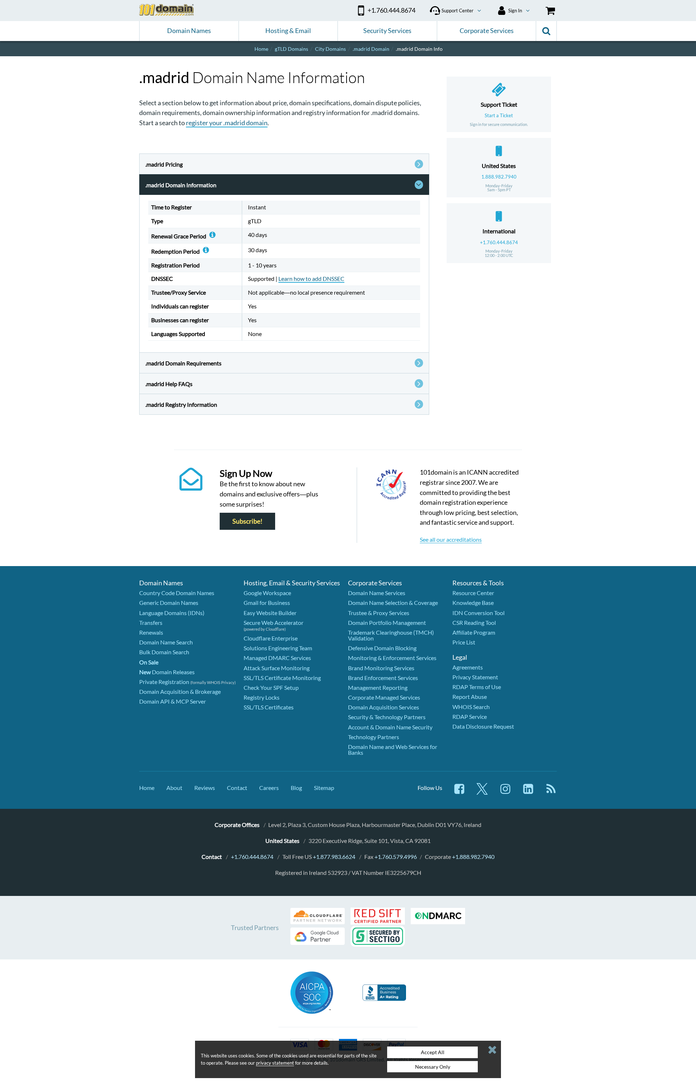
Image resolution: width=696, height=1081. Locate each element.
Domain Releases (167, 671)
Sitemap (324, 787)
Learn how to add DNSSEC (311, 278)
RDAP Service (469, 716)
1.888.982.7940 (499, 177)
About (174, 787)
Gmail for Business (267, 602)
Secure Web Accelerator (273, 622)
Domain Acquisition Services (383, 707)
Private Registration (164, 681)
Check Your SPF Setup (271, 687)
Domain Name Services (376, 592)
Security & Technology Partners (387, 716)
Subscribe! (247, 521)
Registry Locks (261, 697)
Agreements (467, 667)
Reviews (204, 787)
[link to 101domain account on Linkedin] (528, 792)
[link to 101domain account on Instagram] (505, 792)
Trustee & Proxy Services (378, 612)
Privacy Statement (475, 676)
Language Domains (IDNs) (171, 612)
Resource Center (473, 592)
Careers (269, 787)
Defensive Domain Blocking (382, 647)
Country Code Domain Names (176, 592)
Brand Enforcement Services (383, 677)
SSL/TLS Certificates (269, 707)
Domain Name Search (166, 642)
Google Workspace (267, 592)
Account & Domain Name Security (390, 727)
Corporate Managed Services (384, 697)
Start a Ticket (499, 115)
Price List (463, 642)
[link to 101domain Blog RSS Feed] (551, 792)
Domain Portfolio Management (387, 622)
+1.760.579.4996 (395, 856)
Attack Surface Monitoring (277, 667)
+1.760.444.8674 (499, 242)
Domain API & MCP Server (172, 701)
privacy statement (275, 1063)
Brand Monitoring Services (381, 667)
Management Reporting (377, 687)
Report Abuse (469, 696)
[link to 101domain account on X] (482, 792)
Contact (237, 787)
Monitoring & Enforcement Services (392, 657)
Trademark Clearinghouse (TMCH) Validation (391, 635)
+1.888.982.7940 (473, 856)
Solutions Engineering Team (278, 647)
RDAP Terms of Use (476, 686)
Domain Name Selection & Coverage (393, 602)
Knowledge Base (473, 602)
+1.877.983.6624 (334, 856)
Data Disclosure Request (483, 726)
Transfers (150, 622)
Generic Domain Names (168, 602)
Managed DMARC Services (277, 657)
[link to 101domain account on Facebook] (459, 792)
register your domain (227, 123)
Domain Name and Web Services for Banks (392, 749)
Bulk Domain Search (164, 651)
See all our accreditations (451, 539)
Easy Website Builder (270, 612)
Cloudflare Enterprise (271, 638)
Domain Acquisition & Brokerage (180, 691)
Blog (296, 787)
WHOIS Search (471, 706)
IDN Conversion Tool (478, 612)
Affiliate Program (473, 632)
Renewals (151, 632)
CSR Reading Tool (474, 622)
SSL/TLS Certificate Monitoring (282, 677)
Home (146, 787)
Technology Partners (373, 736)
